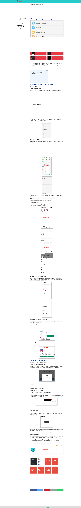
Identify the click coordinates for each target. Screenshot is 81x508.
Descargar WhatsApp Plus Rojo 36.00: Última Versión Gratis (21, 21)
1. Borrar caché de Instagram (35, 73)
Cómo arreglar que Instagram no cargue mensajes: (37, 72)
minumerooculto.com (45, 449)
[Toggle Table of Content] (47, 71)
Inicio (35, 1)
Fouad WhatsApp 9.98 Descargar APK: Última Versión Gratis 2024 (21, 26)
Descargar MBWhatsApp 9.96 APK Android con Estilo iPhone (22, 23)
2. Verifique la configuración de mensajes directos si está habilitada (38, 75)
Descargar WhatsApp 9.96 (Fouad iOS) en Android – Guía (22, 28)
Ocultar (38, 1)
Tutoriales (55, 1)
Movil (47, 1)
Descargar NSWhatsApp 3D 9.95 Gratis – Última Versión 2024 (22, 19)
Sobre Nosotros (61, 1)
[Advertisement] (23, 10)
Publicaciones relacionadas (35, 81)
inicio (31, 4)
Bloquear (42, 1)
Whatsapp (50, 1)
